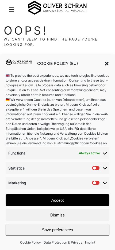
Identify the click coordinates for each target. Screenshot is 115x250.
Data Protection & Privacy (63, 242)
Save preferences (57, 229)
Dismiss (57, 215)
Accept (57, 200)
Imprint (90, 242)
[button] (106, 63)
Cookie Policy (30, 242)
